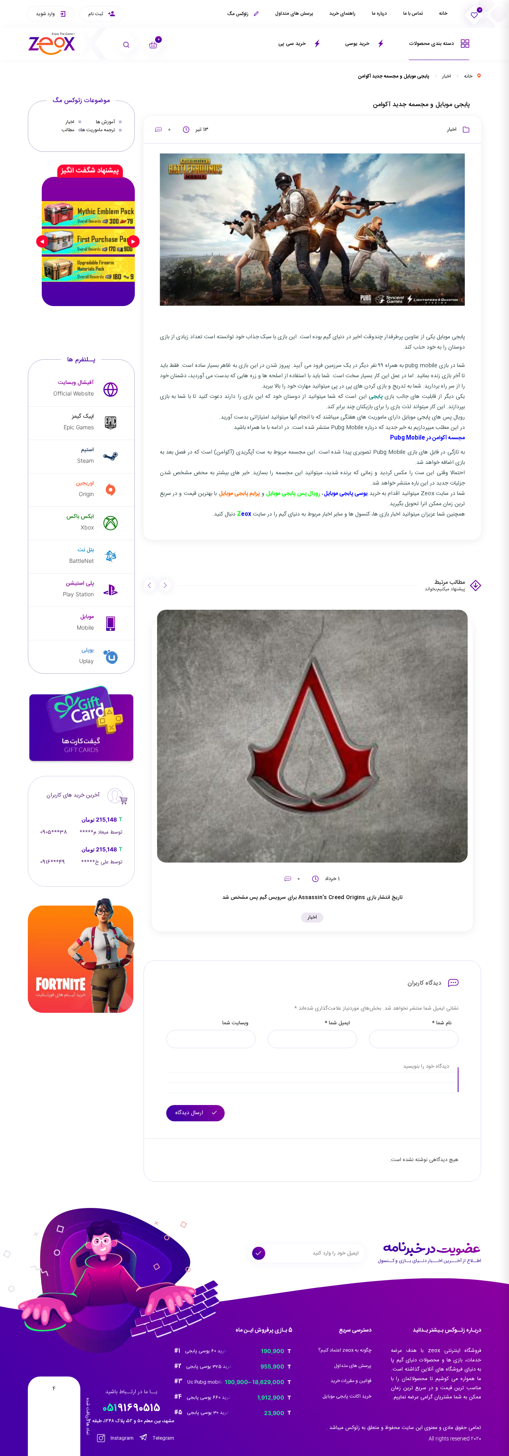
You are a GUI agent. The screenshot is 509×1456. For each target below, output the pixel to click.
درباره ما (379, 13)
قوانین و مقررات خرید (350, 1381)
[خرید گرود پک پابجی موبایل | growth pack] (88, 241)
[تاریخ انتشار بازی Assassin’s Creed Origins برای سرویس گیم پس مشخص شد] (312, 736)
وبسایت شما (235, 1023)
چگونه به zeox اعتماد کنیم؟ (344, 1350)
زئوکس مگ (238, 14)
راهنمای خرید (342, 13)
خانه (443, 13)
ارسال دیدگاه (190, 1113)
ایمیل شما (337, 1023)
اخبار (446, 76)
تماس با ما (413, 13)
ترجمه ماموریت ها (98, 130)
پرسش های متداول (294, 13)
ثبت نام (96, 14)
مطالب (68, 130)
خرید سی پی (292, 43)
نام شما (441, 1023)
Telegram (163, 1438)
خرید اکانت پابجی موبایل (346, 1396)
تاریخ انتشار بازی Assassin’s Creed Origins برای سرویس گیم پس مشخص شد (312, 897)
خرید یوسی (358, 43)
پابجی (376, 396)
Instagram (121, 1438)
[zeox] (52, 44)
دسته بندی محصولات (432, 43)
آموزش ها (105, 122)
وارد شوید (46, 14)
